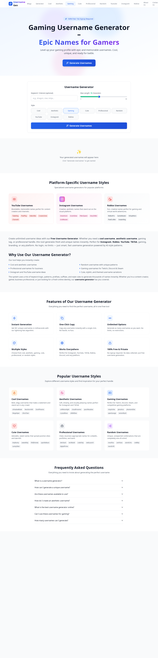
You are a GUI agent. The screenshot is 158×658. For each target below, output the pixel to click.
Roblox (136, 4)
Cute (80, 4)
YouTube (38, 117)
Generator (40, 4)
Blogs (29, 4)
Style (33, 105)
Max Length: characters (90, 93)
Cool (49, 4)
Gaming (70, 4)
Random (103, 4)
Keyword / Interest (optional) (42, 93)
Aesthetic (59, 4)
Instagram (125, 4)
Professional (90, 4)
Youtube (114, 4)
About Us (146, 3)
